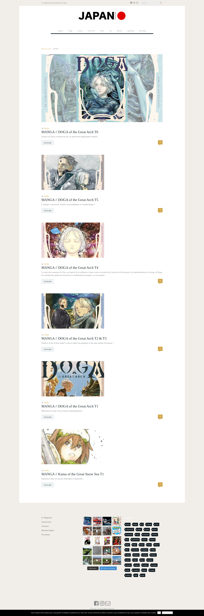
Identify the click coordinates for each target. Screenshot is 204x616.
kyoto (149, 544)
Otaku (46, 128)
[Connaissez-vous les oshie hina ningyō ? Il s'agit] (107, 531)
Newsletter (45, 535)
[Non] (201, 613)
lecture (157, 544)
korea (141, 544)
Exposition (146, 534)
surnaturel (136, 570)
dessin (155, 529)
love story (135, 549)
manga (128, 555)
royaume (154, 565)
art (142, 524)
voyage (152, 570)
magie (153, 549)
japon (134, 544)
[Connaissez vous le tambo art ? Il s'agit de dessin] (107, 560)
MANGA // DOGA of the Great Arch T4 (69, 268)
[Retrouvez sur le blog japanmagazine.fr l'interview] (107, 521)
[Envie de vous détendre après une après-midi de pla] (97, 540)
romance (145, 565)
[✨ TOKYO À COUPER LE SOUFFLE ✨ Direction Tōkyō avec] (87, 521)
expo (137, 534)
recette (137, 565)
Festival (155, 534)
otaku (135, 560)
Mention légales (47, 530)
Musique (153, 555)
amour (128, 524)
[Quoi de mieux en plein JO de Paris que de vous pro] (87, 540)
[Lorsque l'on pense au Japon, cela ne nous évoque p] (87, 560)
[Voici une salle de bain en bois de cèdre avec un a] (107, 550)
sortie (127, 570)
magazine (144, 549)
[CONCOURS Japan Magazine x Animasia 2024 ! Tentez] (116, 531)
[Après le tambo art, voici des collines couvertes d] (97, 560)
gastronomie (135, 539)
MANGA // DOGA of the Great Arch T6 (69, 132)
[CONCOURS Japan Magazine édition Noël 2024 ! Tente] (116, 521)
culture (147, 529)
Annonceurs (46, 522)
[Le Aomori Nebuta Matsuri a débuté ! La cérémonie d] (116, 540)
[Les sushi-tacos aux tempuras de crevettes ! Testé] (87, 531)
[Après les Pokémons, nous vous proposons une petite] (97, 550)
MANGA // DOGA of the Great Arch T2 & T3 (74, 338)
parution (150, 560)
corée (156, 524)
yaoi (136, 575)
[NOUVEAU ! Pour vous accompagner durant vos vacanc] (107, 540)
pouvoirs (128, 565)
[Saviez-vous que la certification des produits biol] (87, 550)
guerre (144, 539)
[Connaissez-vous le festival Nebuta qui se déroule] (116, 550)
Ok (159, 613)
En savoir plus (167, 613)
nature (128, 560)
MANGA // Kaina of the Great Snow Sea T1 (72, 474)
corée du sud (129, 529)
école (142, 575)
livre (127, 549)
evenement (129, 534)
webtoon (128, 575)
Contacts (45, 526)
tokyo (144, 570)
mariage (145, 555)
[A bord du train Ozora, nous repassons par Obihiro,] (116, 560)
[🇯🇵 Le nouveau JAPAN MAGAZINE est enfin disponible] (97, 521)
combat (149, 524)
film (127, 539)
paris (142, 560)
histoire (152, 539)
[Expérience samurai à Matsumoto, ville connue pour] (97, 531)
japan (127, 544)
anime (135, 524)
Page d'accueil (46, 49)
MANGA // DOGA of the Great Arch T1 (69, 406)
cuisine (139, 529)
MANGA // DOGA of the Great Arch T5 (69, 200)
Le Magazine (46, 518)
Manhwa (136, 555)
